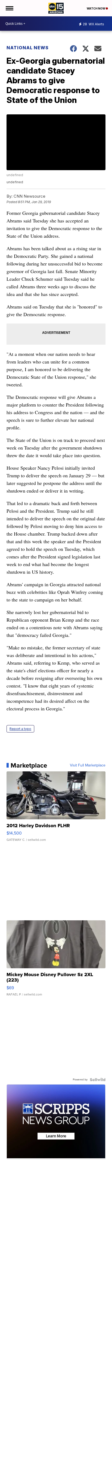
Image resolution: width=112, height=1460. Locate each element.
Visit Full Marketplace (87, 765)
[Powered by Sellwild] (97, 1080)
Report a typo (20, 729)
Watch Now (96, 8)
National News (28, 47)
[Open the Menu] (9, 8)
